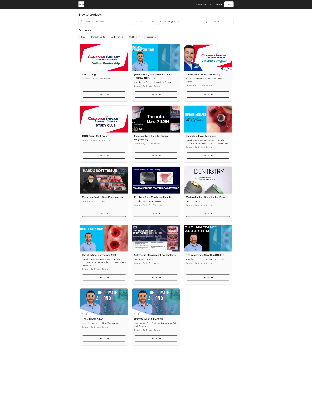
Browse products (203, 4)
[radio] (82, 37)
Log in (229, 4)
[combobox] (144, 22)
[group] (146, 37)
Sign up (218, 4)
